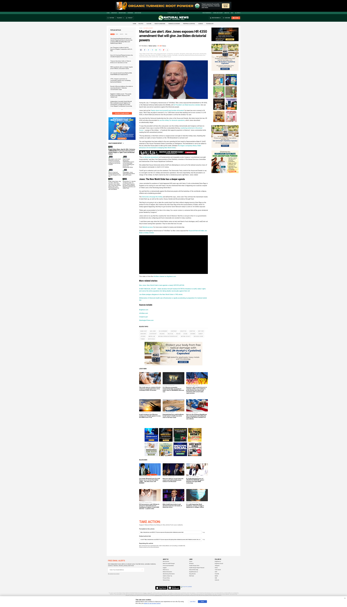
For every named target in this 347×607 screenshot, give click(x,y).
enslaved (141, 55)
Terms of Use (166, 580)
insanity (169, 55)
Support (165, 567)
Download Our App (218, 12)
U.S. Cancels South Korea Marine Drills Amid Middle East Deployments (121, 73)
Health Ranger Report (115, 143)
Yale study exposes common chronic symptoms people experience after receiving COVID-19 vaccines (149, 389)
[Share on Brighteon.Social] (141, 50)
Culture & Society (148, 28)
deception (183, 53)
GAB (216, 578)
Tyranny (161, 56)
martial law (181, 55)
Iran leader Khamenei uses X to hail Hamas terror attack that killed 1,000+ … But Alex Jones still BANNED (149, 481)
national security (143, 56)
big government (161, 53)
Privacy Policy (166, 578)
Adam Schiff (146, 53)
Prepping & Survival (189, 23)
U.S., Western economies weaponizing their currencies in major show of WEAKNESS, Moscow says (173, 389)
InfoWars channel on (164, 276)
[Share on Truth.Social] (160, 50)
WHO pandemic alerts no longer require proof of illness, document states (121, 67)
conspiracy (170, 53)
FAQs (232, 12)
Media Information (167, 571)
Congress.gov (143, 317)
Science (200, 23)
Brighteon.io (218, 561)
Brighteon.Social (219, 563)
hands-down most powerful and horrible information (167, 110)
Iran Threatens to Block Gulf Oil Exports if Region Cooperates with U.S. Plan (121, 49)
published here (158, 595)
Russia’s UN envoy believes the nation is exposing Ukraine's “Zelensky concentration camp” (121, 87)
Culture (148, 23)
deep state (189, 53)
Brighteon (114, 12)
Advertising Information (169, 573)
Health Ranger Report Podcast (196, 567)
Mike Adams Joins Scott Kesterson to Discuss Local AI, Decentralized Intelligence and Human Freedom (114, 162)
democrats (196, 53)
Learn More (192, 601)
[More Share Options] (168, 50)
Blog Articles (192, 573)
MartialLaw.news (147, 227)
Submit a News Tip (167, 576)
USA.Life (217, 580)
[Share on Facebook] (145, 50)
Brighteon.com (143, 310)
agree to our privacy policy (152, 603)
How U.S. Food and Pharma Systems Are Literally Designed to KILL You (121, 55)
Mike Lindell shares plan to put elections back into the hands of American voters (172, 506)
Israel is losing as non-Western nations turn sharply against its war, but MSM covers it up (150, 416)
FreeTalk (217, 573)
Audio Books (138, 12)
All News (191, 563)
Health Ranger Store (194, 565)
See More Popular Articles (122, 113)
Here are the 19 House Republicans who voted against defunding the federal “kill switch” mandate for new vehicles (196, 416)
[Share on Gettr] (164, 50)
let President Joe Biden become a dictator (187, 105)
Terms (149, 593)
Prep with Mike (122, 12)
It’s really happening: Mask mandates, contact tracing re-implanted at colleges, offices (195, 506)
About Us (227, 12)
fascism (153, 55)
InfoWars (164, 55)
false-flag (147, 55)
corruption (176, 53)
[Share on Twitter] (149, 50)
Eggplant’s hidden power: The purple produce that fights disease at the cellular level (120, 95)
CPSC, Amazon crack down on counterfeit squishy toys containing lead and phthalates (120, 80)
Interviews (130, 12)
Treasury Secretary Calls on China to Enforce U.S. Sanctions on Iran (120, 61)
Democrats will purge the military (152, 197)
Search (238, 12)
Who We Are (166, 561)
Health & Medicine (160, 23)
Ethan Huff (172, 385)
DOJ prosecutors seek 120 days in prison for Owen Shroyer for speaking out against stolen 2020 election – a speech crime (149, 506)
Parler (216, 567)
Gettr (216, 571)
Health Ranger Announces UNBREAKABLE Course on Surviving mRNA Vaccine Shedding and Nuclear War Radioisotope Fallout (128, 163)
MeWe (216, 576)
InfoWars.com (143, 313)
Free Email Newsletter (168, 565)
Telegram (217, 565)
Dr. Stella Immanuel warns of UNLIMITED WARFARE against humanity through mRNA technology (195, 481)
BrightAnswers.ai (207, 12)
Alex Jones (153, 53)
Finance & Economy (174, 23)
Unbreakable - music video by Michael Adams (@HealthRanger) (129, 174)
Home (108, 12)
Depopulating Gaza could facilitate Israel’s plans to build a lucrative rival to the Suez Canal (173, 416)
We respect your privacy (113, 573)
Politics (141, 23)
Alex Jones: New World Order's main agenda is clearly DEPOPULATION (161, 285)
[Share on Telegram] (152, 50)
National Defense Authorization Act (195, 55)
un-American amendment (150, 157)
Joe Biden (175, 55)
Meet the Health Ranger (169, 563)
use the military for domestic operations (172, 120)
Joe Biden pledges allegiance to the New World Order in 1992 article (160, 294)
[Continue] (142, 570)
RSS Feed (191, 576)
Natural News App (193, 569)
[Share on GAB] (156, 50)
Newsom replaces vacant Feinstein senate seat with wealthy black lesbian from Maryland (173, 480)
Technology (209, 23)
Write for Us (166, 569)
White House (167, 56)
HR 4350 (158, 55)
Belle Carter (152, 46)
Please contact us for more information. (149, 547)
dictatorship (203, 53)
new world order (153, 56)
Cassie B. (148, 385)
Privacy (145, 593)
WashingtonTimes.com (146, 320)
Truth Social (218, 569)
